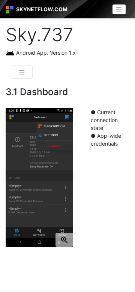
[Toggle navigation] (119, 9)
